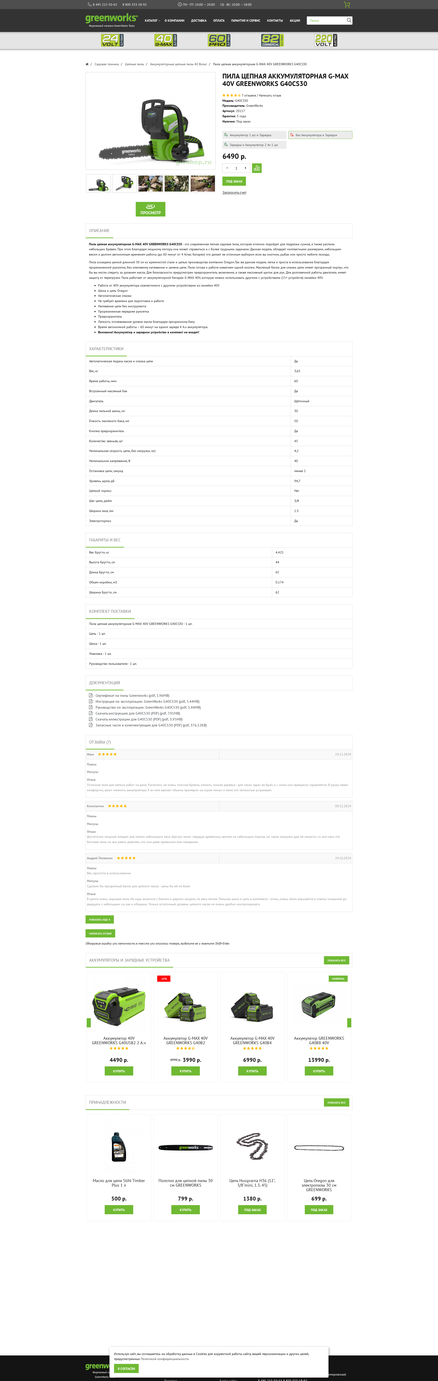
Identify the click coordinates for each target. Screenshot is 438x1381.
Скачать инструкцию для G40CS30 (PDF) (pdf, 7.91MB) (137, 713)
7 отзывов (249, 95)
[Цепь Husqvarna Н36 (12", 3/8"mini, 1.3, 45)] (252, 1146)
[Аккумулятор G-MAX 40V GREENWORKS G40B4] (252, 1004)
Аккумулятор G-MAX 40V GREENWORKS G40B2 (186, 1040)
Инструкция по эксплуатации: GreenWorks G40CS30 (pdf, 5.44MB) (147, 701)
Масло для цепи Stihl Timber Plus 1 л (119, 1183)
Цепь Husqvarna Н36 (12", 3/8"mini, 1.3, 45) (252, 1183)
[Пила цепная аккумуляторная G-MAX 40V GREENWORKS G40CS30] (98, 184)
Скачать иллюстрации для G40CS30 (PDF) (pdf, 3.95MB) (138, 719)
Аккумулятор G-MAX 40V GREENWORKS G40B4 (252, 1040)
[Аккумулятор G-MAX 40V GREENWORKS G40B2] (185, 1004)
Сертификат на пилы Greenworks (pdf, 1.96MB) (132, 695)
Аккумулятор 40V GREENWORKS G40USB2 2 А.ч (119, 1040)
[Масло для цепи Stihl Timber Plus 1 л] (118, 1146)
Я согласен (126, 1369)
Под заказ (234, 181)
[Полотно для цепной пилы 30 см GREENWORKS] (185, 1146)
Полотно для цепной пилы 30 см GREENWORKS (186, 1183)
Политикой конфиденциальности (165, 1359)
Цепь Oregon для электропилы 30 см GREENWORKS (319, 1185)
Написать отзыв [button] (100, 933)
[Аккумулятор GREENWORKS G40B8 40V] (319, 1004)
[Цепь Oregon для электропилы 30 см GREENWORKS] (319, 1146)
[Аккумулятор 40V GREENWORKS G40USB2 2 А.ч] (118, 1004)
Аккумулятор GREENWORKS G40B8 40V (319, 1040)
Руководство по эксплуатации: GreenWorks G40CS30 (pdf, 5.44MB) (148, 707)
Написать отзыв (270, 95)
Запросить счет (234, 192)
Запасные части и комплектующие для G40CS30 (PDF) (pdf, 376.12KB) (151, 725)
